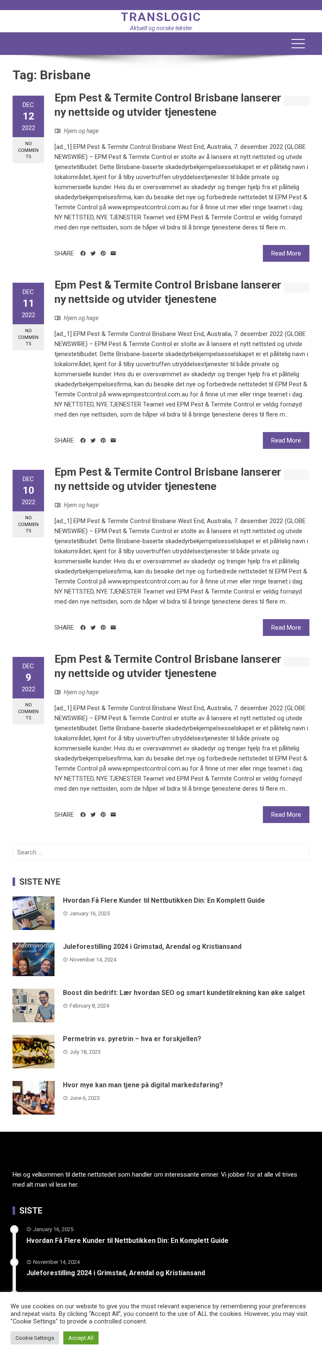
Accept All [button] (80, 1338)
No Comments (28, 150)
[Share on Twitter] (93, 253)
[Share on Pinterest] (103, 253)
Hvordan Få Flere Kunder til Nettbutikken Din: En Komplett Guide (164, 900)
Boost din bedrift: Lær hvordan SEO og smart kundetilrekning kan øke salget (184, 993)
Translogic (161, 17)
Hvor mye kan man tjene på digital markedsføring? (143, 1085)
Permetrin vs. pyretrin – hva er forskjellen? (132, 1039)
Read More (286, 253)
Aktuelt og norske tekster (161, 28)
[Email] (113, 253)
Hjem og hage (81, 131)
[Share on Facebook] (83, 253)
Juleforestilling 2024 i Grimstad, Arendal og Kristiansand (152, 947)
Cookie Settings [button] (35, 1338)
